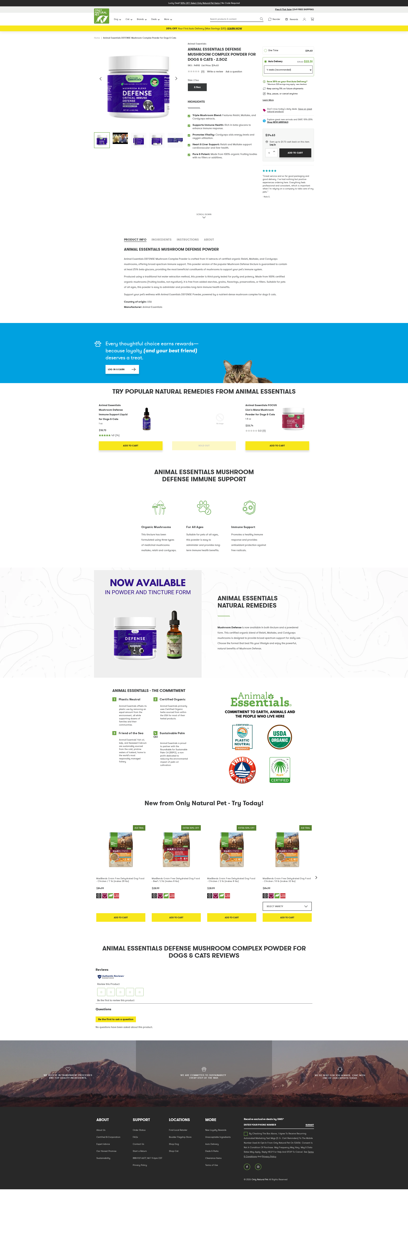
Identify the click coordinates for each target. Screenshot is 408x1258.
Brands (140, 19)
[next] (316, 877)
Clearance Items (213, 1158)
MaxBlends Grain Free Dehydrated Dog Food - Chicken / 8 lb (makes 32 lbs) (287, 879)
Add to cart (121, 917)
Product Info (135, 239)
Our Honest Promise (106, 1151)
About (209, 239)
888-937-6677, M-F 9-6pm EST (147, 1158)
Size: (190, 80)
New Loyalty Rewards (215, 1130)
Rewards (294, 19)
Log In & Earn (116, 369)
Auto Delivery (212, 1144)
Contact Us (138, 1144)
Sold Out (204, 445)
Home (97, 37)
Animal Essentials (197, 43)
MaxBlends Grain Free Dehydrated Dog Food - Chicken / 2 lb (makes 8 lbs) (231, 879)
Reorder (276, 19)
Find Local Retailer (178, 1130)
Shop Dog (174, 1144)
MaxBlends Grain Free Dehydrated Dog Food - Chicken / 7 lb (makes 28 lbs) (120, 879)
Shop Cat (173, 1151)
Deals (154, 19)
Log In (273, 144)
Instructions (188, 239)
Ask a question (234, 71)
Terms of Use (211, 1165)
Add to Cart (130, 445)
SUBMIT (310, 1124)
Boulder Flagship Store (180, 1137)
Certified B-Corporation (108, 1137)
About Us (100, 1130)
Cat (127, 19)
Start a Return (140, 1151)
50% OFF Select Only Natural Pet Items (200, 3)
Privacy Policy (140, 1165)
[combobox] (236, 19)
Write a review (215, 71)
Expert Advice (103, 1144)
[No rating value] (194, 71)
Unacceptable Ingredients (218, 1137)
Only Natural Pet (260, 1179)
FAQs (135, 1137)
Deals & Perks (212, 1151)
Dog (116, 19)
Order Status (139, 1130)
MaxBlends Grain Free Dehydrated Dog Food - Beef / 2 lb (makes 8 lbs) (176, 879)
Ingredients (162, 239)
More (166, 19)
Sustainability (103, 1158)
